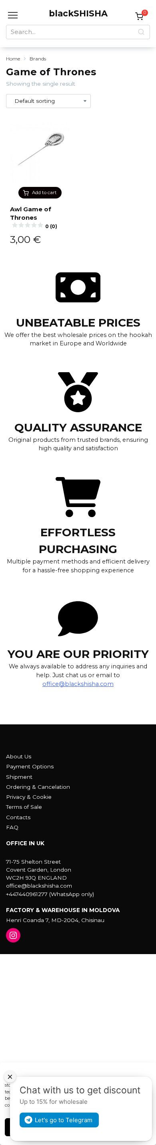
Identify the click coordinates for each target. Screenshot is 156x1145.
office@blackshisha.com (78, 684)
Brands (38, 59)
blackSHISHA (78, 13)
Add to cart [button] (44, 192)
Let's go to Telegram (63, 1120)
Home (13, 59)
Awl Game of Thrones (33, 217)
